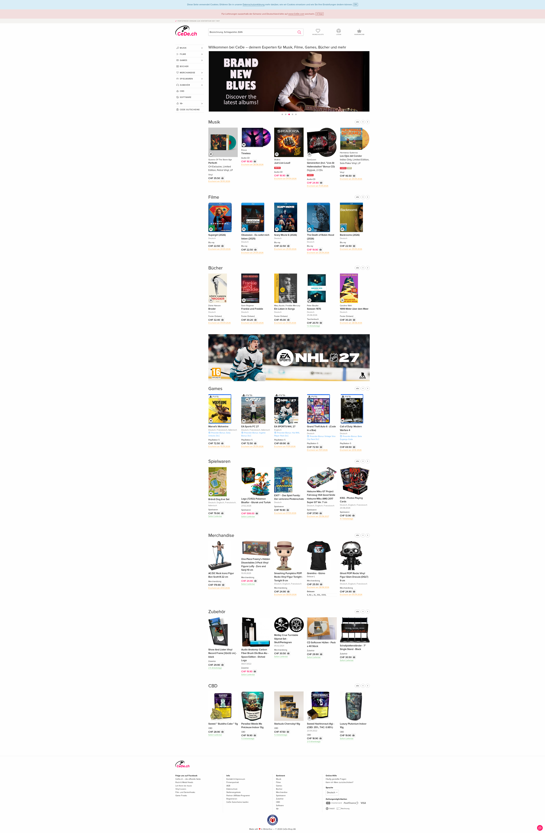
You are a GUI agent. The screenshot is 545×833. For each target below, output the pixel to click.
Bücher (184, 66)
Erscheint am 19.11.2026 (317, 450)
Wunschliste (318, 34)
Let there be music (183, 786)
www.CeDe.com (296, 14)
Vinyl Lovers (180, 789)
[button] (282, 114)
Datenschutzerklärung (254, 4)
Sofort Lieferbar (215, 516)
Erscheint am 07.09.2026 (285, 513)
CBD (182, 91)
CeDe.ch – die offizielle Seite (188, 779)
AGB (228, 786)
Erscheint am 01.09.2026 (285, 323)
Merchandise (187, 72)
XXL (318, 595)
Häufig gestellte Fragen (336, 779)
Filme (183, 54)
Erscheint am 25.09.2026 (351, 179)
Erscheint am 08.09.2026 (285, 594)
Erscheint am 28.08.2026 (252, 164)
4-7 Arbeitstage (346, 519)
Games (183, 60)
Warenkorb (359, 34)
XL (315, 595)
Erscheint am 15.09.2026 (219, 446)
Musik (183, 48)
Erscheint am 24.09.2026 (219, 249)
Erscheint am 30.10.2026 (219, 181)
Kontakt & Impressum (235, 779)
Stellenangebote (233, 792)
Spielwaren (186, 79)
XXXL (323, 595)
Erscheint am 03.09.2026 (252, 323)
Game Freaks (181, 795)
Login (338, 34)
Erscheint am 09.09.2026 (219, 323)
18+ (181, 103)
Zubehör (185, 85)
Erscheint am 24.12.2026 (219, 588)
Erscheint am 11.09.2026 (317, 186)
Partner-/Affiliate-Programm (238, 795)
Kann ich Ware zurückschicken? (339, 782)
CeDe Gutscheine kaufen (237, 802)
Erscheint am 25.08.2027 (318, 516)
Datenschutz (231, 789)
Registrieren (231, 799)
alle (357, 122)
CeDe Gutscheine (190, 109)
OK (355, 4)
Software (185, 97)
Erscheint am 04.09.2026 (285, 178)
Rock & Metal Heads (184, 782)
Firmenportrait (232, 782)
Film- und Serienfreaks (185, 792)
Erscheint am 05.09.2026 (351, 594)
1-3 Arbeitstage (313, 326)
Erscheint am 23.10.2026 (350, 450)
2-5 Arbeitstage (215, 668)
